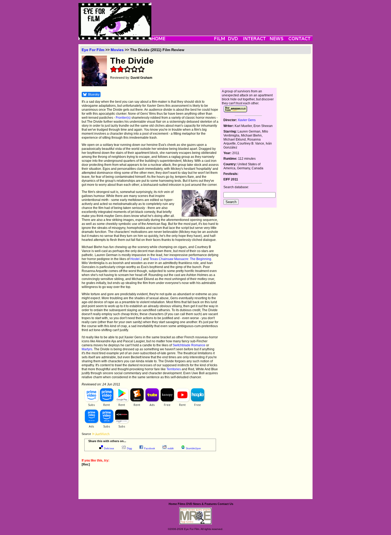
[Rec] (86, 464)
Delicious (109, 448)
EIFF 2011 (230, 179)
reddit (171, 448)
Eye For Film (93, 50)
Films (181, 503)
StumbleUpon (193, 448)
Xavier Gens (247, 120)
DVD (189, 503)
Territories (174, 369)
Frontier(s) (123, 118)
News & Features (205, 503)
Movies (117, 50)
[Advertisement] (232, 15)
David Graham (141, 78)
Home (173, 503)
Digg (129, 448)
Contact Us (225, 503)
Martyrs (87, 349)
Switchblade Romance (189, 345)
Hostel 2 (136, 259)
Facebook (149, 448)
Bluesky (93, 94)
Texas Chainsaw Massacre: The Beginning (180, 259)
